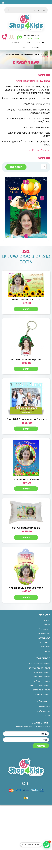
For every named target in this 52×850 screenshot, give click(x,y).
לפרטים (26, 309)
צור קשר (46, 651)
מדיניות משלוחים (43, 633)
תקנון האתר (45, 646)
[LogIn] (11, 37)
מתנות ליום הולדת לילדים (40, 685)
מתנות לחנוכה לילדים (41, 690)
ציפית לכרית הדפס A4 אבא (26, 527)
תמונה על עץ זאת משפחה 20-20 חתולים (26, 419)
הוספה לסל (16, 167)
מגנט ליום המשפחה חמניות (26, 299)
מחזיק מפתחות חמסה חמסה (26, 359)
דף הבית (46, 620)
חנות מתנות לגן (44, 629)
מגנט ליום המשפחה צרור (26, 479)
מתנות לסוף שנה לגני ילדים (39, 668)
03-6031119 (33, 39)
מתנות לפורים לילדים (41, 681)
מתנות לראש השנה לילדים (39, 663)
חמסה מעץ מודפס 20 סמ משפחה (26, 587)
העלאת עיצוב (45, 642)
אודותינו (47, 625)
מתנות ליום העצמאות (41, 677)
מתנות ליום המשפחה (42, 672)
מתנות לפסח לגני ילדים (41, 694)
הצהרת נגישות (44, 638)
